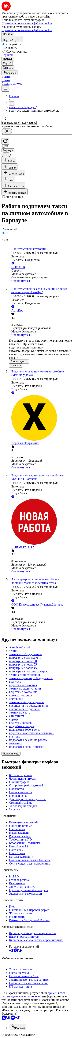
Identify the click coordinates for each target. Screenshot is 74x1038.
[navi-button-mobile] (5, 88)
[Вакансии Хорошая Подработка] (40, 418)
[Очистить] (7, 131)
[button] (6, 76)
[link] (8, 68)
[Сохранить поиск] (5, 141)
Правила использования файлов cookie (27, 30)
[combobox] (19, 123)
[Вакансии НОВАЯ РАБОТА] (40, 522)
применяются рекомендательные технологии (33, 994)
